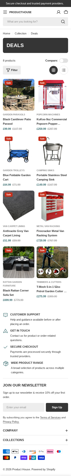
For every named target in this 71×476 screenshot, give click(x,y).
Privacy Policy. (11, 421)
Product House (21, 469)
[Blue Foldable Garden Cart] (18, 150)
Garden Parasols (14, 114)
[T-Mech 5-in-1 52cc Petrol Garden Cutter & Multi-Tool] (52, 262)
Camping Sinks (45, 170)
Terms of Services (50, 417)
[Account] (58, 12)
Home (6, 33)
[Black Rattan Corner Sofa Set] (18, 262)
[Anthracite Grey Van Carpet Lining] (18, 206)
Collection (20, 33)
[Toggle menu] (5, 12)
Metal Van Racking (48, 226)
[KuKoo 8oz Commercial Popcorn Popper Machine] (52, 95)
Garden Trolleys (14, 170)
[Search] (63, 21)
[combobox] (35, 21)
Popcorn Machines (48, 114)
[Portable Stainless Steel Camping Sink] (52, 150)
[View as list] (63, 70)
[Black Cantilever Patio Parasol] (18, 95)
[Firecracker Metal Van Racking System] (52, 206)
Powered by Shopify (43, 469)
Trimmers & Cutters (49, 282)
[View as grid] (53, 70)
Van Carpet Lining (14, 226)
